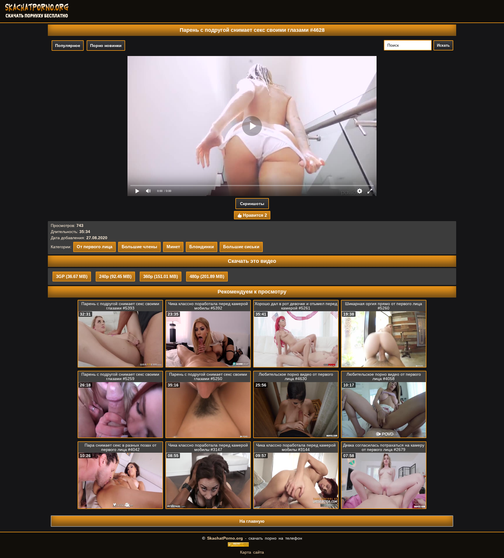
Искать (443, 45)
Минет (173, 246)
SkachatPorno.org (225, 538)
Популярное (67, 45)
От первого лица (94, 246)
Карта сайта (252, 552)
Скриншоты (252, 203)
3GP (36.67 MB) (72, 276)
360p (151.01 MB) (160, 276)
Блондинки (201, 246)
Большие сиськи (241, 246)
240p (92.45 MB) (115, 276)
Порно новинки (106, 45)
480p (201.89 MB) (207, 276)
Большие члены (139, 246)
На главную (252, 521)
